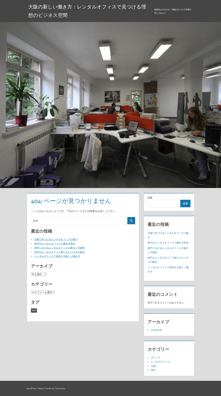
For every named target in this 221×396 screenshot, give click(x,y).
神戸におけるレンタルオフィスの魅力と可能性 (59, 247)
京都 (153, 365)
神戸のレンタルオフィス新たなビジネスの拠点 (59, 251)
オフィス (156, 357)
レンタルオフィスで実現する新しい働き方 (57, 256)
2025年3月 (156, 330)
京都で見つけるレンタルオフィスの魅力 (56, 239)
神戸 (153, 370)
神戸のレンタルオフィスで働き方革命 (54, 243)
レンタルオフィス (160, 361)
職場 (34, 310)
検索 (150, 197)
